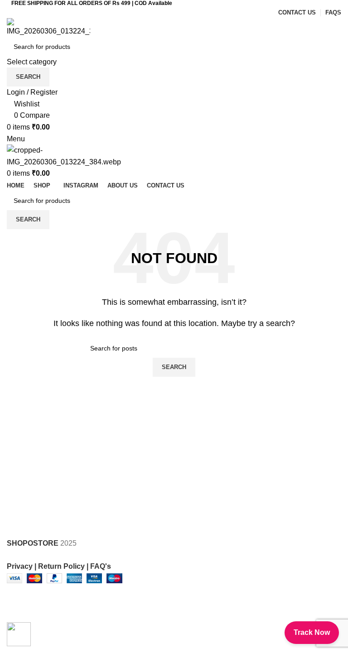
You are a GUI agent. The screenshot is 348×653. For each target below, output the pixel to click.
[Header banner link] (174, 326)
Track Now (312, 632)
